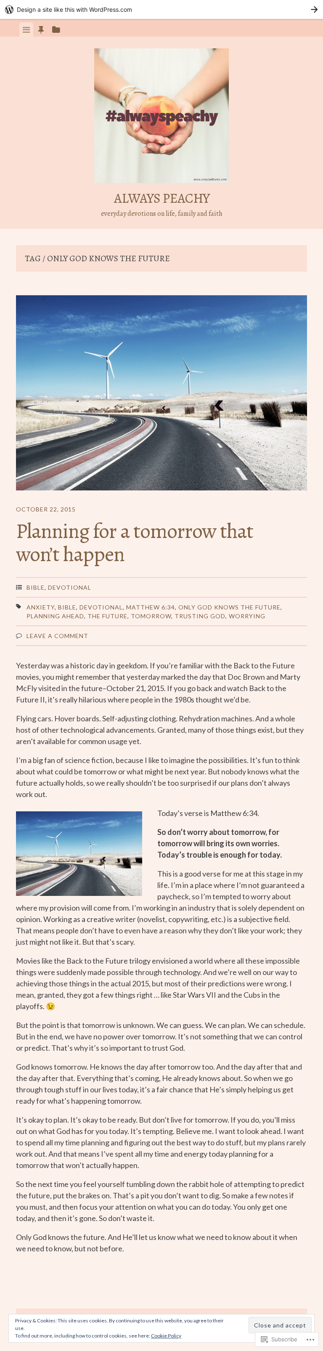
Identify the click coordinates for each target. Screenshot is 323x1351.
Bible (35, 587)
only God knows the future (229, 607)
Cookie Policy (166, 1335)
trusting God (200, 616)
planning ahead (55, 616)
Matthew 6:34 (150, 607)
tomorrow (151, 616)
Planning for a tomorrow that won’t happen (134, 542)
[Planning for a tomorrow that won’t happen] (161, 394)
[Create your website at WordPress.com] (161, 9)
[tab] (26, 29)
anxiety (40, 607)
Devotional (69, 587)
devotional (101, 607)
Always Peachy (161, 198)
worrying (247, 616)
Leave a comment (57, 635)
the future (107, 616)
